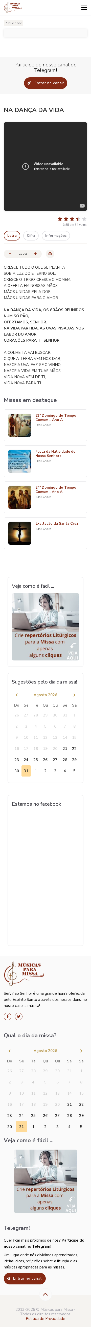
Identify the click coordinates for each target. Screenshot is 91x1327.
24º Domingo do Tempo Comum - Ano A (55, 490)
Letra (12, 235)
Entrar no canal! (48, 83)
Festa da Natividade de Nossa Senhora (55, 454)
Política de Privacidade (45, 1318)
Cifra (31, 235)
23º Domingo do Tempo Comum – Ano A (55, 418)
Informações (55, 235)
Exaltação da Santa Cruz (56, 524)
